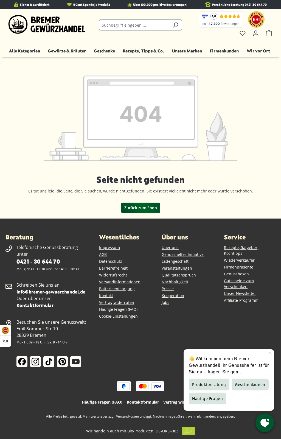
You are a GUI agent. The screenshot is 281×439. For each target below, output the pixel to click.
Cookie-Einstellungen (118, 316)
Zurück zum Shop (140, 207)
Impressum (109, 247)
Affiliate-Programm (241, 300)
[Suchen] (175, 24)
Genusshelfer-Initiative (183, 254)
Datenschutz (110, 261)
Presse (168, 288)
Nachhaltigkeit (175, 281)
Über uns (170, 247)
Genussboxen (236, 273)
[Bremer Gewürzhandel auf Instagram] (35, 361)
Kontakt (106, 295)
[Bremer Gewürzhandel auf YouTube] (75, 361)
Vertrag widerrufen (116, 302)
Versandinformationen (119, 281)
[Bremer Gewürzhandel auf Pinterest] (62, 361)
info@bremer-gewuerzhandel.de (50, 291)
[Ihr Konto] (255, 33)
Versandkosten (127, 416)
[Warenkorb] (269, 33)
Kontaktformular (35, 305)
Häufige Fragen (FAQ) (118, 309)
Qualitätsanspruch (179, 275)
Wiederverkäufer (239, 260)
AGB (103, 254)
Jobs (165, 302)
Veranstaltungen (177, 268)
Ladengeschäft (175, 261)
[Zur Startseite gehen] (46, 24)
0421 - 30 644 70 (38, 261)
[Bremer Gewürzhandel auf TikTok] (48, 361)
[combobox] (134, 24)
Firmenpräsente (238, 267)
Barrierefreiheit (113, 268)
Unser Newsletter (240, 293)
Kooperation (173, 295)
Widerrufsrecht (113, 275)
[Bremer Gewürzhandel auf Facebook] (21, 361)
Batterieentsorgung (117, 288)
